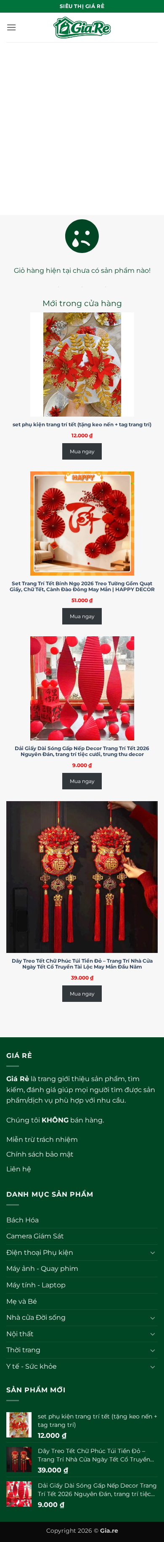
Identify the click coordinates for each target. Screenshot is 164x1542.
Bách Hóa (22, 1220)
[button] (11, 27)
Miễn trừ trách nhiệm (42, 1140)
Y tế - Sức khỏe (31, 1366)
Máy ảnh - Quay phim (42, 1269)
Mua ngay (82, 451)
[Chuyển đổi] (153, 1252)
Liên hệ (18, 1169)
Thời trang (23, 1350)
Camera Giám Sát (35, 1236)
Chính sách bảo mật (40, 1154)
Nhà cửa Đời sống (36, 1317)
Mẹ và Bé (21, 1301)
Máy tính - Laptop (36, 1285)
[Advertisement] (82, 128)
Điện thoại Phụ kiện (39, 1253)
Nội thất (20, 1334)
